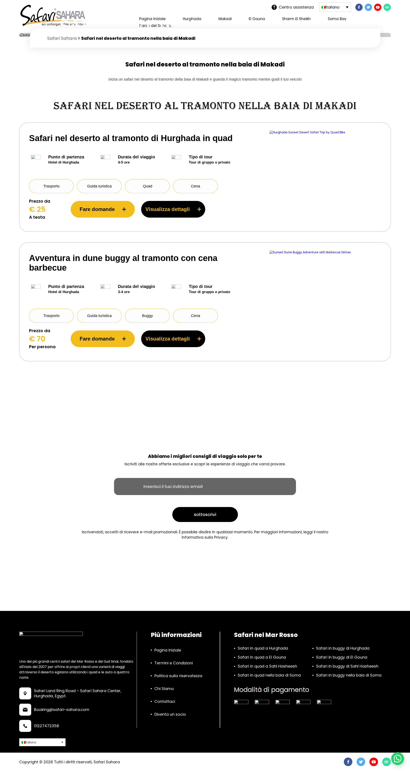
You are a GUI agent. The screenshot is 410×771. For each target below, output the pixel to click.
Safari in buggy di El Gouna (341, 657)
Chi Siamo (164, 688)
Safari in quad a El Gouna (262, 657)
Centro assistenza (296, 7)
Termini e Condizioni (173, 663)
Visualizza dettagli (167, 209)
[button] (397, 758)
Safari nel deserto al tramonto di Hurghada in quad (131, 138)
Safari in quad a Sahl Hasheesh (267, 666)
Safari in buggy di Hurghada (342, 648)
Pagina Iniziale (167, 650)
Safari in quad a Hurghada (263, 648)
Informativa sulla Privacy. (205, 537)
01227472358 (46, 725)
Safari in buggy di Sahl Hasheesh (347, 666)
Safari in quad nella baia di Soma (269, 675)
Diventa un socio (170, 714)
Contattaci (164, 701)
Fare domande (97, 209)
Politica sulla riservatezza (178, 675)
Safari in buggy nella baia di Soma (348, 675)
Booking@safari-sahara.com (61, 709)
